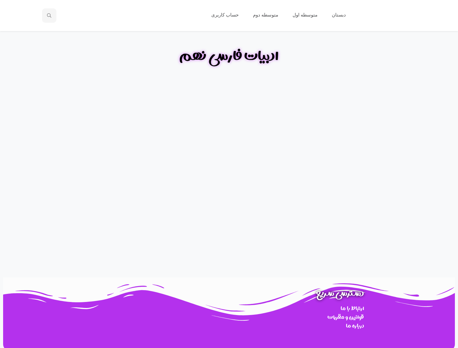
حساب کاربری (224, 14)
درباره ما (355, 326)
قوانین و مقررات (345, 317)
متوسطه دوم (265, 14)
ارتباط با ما (352, 308)
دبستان (338, 14)
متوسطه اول (304, 14)
